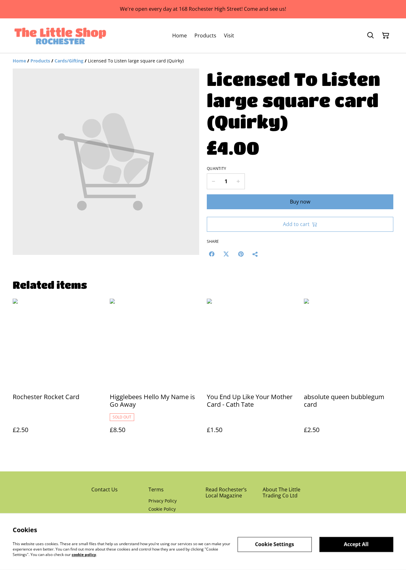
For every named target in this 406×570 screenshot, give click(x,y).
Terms (156, 489)
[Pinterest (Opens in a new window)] (241, 254)
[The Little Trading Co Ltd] (60, 36)
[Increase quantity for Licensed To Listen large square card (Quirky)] (238, 181)
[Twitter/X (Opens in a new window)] (226, 254)
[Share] (255, 254)
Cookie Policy (162, 509)
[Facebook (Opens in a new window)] (211, 254)
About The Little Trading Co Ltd (281, 492)
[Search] (370, 35)
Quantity (216, 168)
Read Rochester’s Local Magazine (226, 492)
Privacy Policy (162, 501)
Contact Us (104, 489)
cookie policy (84, 554)
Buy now (300, 201)
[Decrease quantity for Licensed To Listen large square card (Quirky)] (213, 181)
